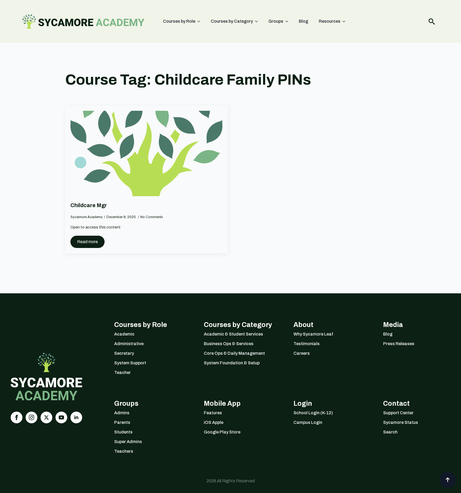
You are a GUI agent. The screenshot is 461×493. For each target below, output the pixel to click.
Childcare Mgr (88, 205)
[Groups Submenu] (288, 21)
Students (123, 432)
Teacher (122, 372)
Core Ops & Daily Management (234, 353)
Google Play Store (222, 432)
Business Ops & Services (228, 343)
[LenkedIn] (76, 417)
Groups (275, 21)
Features (213, 413)
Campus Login (307, 422)
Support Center (398, 413)
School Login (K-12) (313, 413)
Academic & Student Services (233, 334)
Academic (124, 334)
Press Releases (398, 343)
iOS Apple (213, 422)
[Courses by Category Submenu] (258, 21)
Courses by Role (179, 21)
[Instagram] (31, 417)
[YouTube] (61, 417)
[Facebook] (16, 417)
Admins (121, 413)
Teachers (123, 451)
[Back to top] (448, 480)
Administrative (129, 343)
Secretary (124, 353)
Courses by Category (232, 21)
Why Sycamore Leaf (313, 334)
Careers (301, 353)
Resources (329, 21)
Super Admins (128, 441)
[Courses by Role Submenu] (200, 21)
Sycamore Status (400, 422)
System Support (130, 363)
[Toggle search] (432, 21)
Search (390, 432)
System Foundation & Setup (232, 363)
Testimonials (306, 343)
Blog (303, 21)
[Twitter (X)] (46, 417)
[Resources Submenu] (345, 21)
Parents (122, 422)
